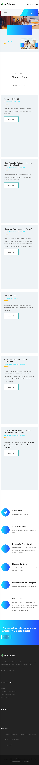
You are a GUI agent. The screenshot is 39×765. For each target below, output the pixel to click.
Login (36, 4)
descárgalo (30, 442)
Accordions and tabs (8, 694)
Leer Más (11, 119)
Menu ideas (5, 698)
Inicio (3, 688)
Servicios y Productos (8, 691)
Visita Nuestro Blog (19, 85)
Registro (30, 4)
